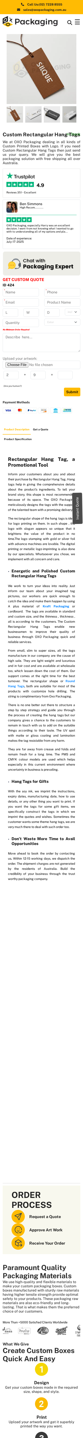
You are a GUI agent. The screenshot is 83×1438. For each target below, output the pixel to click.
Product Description (16, 429)
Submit (72, 392)
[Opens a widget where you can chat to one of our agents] (66, 1430)
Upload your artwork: (20, 358)
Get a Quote (40, 429)
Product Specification (18, 439)
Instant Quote (77, 508)
